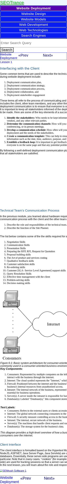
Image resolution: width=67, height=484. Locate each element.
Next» (48, 55)
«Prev (23, 55)
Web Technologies (33, 30)
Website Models (33, 19)
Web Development (33, 24)
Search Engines (33, 35)
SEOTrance (12, 2)
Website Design (33, 14)
